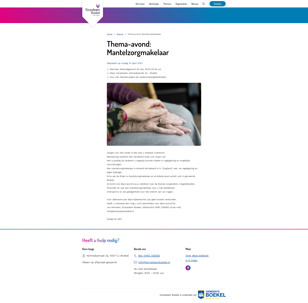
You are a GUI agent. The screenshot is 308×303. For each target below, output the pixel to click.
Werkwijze (154, 3)
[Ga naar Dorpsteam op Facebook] (188, 267)
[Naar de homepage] (92, 13)
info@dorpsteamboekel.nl (154, 262)
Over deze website (197, 255)
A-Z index (191, 260)
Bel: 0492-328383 (149, 255)
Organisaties (181, 3)
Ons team (140, 3)
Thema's (167, 3)
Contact (217, 3)
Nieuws (194, 3)
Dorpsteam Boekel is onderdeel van (178, 295)
